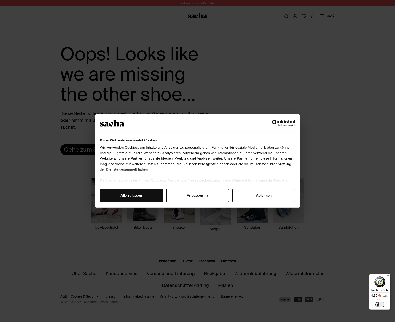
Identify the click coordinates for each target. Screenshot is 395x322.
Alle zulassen (131, 195)
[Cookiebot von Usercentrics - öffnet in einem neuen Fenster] (275, 123)
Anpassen (195, 195)
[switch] (379, 304)
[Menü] (387, 276)
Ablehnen (264, 195)
